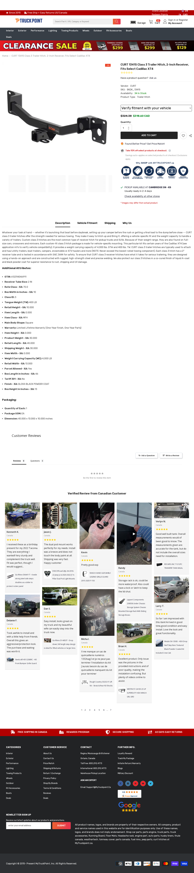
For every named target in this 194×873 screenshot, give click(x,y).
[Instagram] (128, 783)
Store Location (160, 11)
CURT (133, 86)
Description (62, 223)
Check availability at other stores (142, 196)
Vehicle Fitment (87, 223)
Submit (61, 825)
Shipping (110, 223)
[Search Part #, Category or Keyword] (86, 21)
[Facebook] (120, 783)
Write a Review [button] (172, 455)
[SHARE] (189, 135)
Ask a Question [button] (148, 455)
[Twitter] (150, 783)
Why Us (127, 223)
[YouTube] (143, 783)
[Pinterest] (135, 783)
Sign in (172, 20)
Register (183, 20)
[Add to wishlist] (183, 135)
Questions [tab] (35, 460)
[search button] (117, 21)
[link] (29, 732)
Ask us (152, 78)
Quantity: (126, 122)
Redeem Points (160, 14)
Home (5, 55)
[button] (137, 21)
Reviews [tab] (17, 460)
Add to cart (149, 135)
